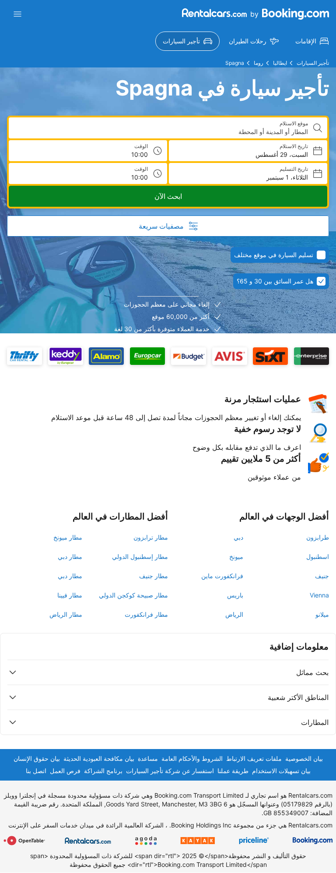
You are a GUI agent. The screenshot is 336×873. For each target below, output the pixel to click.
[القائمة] (17, 14)
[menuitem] (312, 41)
